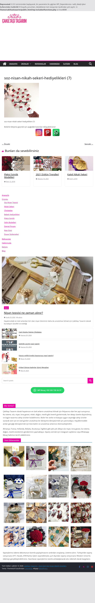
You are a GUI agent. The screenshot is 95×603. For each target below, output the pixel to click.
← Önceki (6, 144)
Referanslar (40, 64)
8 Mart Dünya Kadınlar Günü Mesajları (34, 367)
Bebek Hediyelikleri (12, 214)
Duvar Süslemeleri (11, 234)
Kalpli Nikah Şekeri (77, 174)
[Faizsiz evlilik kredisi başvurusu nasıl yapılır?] (9, 357)
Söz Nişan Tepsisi (11, 202)
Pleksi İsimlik (9, 218)
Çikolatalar (8, 210)
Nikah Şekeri (9, 206)
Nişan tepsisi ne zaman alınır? (23, 313)
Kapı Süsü (8, 230)
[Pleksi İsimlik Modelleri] (16, 157)
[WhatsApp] (56, 132)
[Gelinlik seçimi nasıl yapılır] (9, 345)
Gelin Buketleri (10, 222)
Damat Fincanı (10, 226)
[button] (30, 63)
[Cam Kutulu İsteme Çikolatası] (9, 333)
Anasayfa (13, 64)
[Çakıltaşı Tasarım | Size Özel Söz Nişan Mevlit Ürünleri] (4, 64)
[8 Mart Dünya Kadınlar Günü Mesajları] (9, 369)
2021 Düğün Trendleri (47, 174)
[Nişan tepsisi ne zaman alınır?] (47, 280)
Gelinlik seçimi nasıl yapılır (29, 344)
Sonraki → (89, 144)
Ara (90, 380)
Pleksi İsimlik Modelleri (11, 176)
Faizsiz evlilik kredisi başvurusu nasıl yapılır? (36, 355)
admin (20, 317)
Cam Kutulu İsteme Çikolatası (30, 332)
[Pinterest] (47, 132)
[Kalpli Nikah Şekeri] (79, 157)
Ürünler (25, 64)
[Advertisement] (47, 43)
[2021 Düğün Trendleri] (47, 157)
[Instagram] (39, 132)
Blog (76, 64)
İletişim (66, 64)
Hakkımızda (55, 64)
